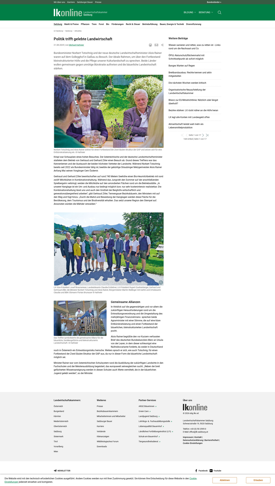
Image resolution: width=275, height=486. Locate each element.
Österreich (58, 406)
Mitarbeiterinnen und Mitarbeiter (111, 416)
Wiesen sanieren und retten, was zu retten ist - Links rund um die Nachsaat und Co (194, 47)
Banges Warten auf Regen (182, 65)
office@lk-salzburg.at (198, 432)
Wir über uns (59, 2)
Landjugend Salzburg (148, 416)
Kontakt (198, 437)
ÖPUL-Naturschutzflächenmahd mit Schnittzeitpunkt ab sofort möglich (186, 57)
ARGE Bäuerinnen (146, 406)
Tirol (56, 441)
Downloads (102, 446)
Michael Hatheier (76, 45)
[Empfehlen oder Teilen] (162, 45)
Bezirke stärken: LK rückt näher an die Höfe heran (193, 110)
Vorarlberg (58, 446)
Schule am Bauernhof (148, 436)
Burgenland (59, 411)
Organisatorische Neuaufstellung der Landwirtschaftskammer (187, 91)
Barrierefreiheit (212, 440)
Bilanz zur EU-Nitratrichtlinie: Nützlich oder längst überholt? (193, 102)
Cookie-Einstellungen (193, 443)
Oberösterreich (60, 426)
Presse (98, 2)
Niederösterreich (61, 421)
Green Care (144, 411)
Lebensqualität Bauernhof (150, 426)
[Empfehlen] (156, 45)
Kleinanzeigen (103, 436)
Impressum (188, 437)
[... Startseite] (80, 12)
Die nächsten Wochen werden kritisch (187, 83)
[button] (190, 12)
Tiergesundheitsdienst (148, 441)
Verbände (101, 431)
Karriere (71, 2)
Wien (56, 451)
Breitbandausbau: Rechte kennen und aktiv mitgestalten (190, 74)
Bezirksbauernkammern (107, 411)
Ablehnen (225, 480)
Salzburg (58, 431)
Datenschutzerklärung (193, 440)
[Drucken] (150, 45)
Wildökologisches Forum (107, 441)
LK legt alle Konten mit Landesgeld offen (189, 117)
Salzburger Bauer (85, 2)
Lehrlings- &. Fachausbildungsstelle (154, 421)
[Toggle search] (219, 12)
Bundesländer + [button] (214, 2)
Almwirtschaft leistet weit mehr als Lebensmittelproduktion (186, 126)
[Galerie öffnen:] (109, 111)
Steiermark (58, 436)
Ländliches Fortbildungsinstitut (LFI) (155, 431)
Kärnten (57, 416)
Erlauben (258, 480)
